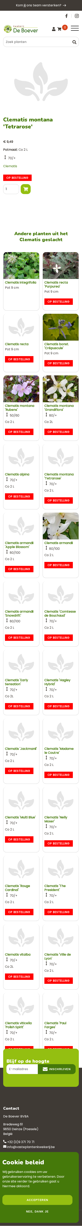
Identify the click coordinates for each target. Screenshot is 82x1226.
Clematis (10, 166)
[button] (74, 42)
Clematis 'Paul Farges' (55, 1025)
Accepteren (37, 1200)
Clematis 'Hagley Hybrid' (57, 682)
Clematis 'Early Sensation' (16, 682)
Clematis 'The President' (55, 888)
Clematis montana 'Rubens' (19, 407)
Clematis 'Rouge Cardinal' (17, 888)
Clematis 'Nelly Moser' (55, 819)
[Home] (20, 29)
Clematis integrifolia (20, 282)
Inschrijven (60, 1069)
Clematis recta (16, 344)
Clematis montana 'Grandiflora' (59, 407)
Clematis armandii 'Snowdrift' (19, 613)
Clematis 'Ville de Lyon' (57, 956)
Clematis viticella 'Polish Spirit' (18, 1025)
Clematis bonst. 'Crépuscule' (56, 346)
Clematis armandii (58, 543)
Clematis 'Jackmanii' (21, 748)
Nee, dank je (37, 1211)
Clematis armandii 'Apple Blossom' (19, 545)
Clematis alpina (17, 474)
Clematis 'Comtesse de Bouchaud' (60, 613)
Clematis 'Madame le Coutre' (59, 750)
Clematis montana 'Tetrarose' (59, 476)
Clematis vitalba (17, 954)
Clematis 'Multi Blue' (20, 817)
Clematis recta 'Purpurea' (56, 284)
